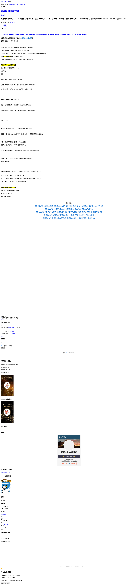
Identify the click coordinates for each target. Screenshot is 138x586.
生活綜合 (11, 332)
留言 (13, 327)
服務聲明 (83, 566)
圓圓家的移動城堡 (10, 11)
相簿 (4, 25)
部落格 (5, 26)
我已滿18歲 (3, 583)
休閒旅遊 (12, 22)
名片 (4, 28)
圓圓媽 (2, 319)
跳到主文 (3, 15)
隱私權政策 (77, 566)
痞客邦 (10, 327)
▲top (2, 336)
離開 (8, 583)
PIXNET (58, 566)
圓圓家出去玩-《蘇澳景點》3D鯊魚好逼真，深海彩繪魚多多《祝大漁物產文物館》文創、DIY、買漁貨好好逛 (45, 34)
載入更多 (3, 338)
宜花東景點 (12, 333)
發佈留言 (3, 347)
